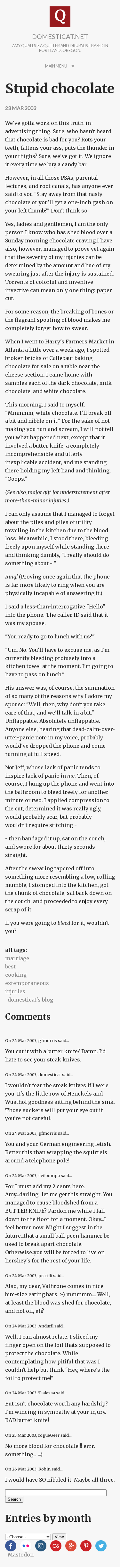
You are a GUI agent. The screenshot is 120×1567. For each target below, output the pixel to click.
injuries (15, 991)
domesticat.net (60, 36)
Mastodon (21, 1554)
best (10, 966)
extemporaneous (27, 983)
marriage (17, 958)
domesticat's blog (30, 999)
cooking (16, 975)
